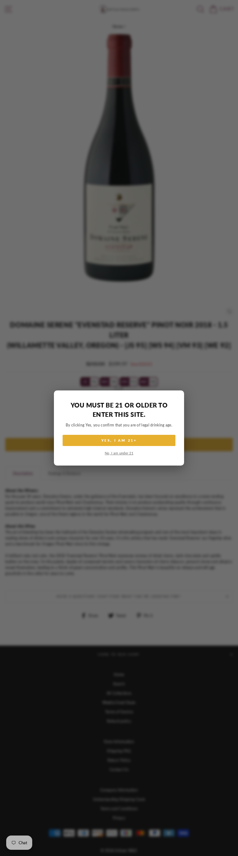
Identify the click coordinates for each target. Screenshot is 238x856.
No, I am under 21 (119, 453)
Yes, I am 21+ (119, 440)
